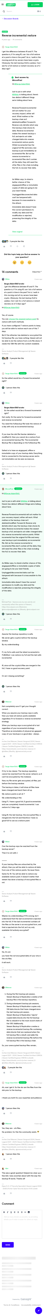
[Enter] (4, 11)
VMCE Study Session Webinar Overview (17, 1298)
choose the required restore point (22, 319)
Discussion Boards (11, 18)
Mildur (7, 279)
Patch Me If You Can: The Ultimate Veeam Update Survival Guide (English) (21, 1283)
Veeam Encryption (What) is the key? (15, 1291)
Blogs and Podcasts (9, 1268)
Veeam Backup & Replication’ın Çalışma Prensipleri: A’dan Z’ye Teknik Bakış (21, 1273)
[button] (2, 5)
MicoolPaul (9, 489)
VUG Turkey (6, 1278)
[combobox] (22, 11)
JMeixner (8, 702)
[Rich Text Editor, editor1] (22, 1226)
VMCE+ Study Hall (8, 1301)
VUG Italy (5, 1294)
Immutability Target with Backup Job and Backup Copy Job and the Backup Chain (20, 1264)
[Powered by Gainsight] (22, 1312)
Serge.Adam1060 (11, 47)
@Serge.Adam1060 (22, 84)
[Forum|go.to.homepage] (11, 4)
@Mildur (15, 94)
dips (6, 1168)
